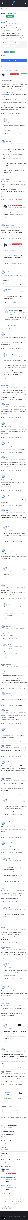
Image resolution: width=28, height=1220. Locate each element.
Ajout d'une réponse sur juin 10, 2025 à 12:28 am (15, 406)
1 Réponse (6, 1136)
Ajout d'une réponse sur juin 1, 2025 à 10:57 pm (15, 227)
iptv (2, 1201)
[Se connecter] (25, 3)
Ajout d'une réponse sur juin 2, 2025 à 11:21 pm (15, 272)
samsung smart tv (20, 1206)
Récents (16, 70)
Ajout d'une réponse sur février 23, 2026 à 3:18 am (16, 780)
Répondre (11, 113)
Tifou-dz (8, 1185)
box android (16, 1199)
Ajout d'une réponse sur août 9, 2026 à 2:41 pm (15, 1073)
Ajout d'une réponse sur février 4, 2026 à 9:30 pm (16, 747)
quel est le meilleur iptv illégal (11, 1110)
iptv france (12, 1201)
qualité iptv (7, 1206)
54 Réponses (9, 1113)
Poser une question (22, 9)
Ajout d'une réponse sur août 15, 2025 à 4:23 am (15, 551)
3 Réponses (6, 1162)
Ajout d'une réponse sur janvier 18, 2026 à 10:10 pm (16, 712)
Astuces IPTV (13, 25)
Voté (3, 70)
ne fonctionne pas (19, 1203)
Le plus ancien (9, 70)
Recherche (5, 9)
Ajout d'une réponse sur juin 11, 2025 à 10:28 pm (16, 423)
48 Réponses (9, 1121)
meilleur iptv (10, 1203)
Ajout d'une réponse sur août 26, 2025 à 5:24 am (15, 587)
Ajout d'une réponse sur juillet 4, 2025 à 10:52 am (16, 496)
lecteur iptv (4, 1203)
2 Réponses (6, 1143)
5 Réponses (9, 1127)
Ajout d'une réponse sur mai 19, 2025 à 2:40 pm (15, 181)
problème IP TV (5, 1153)
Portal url (3, 1147)
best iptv (11, 1199)
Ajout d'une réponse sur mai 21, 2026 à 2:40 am (15, 949)
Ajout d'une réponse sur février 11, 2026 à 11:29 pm (16, 763)
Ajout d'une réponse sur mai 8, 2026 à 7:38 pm (15, 929)
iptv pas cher (18, 1201)
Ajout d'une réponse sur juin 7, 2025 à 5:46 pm (15, 387)
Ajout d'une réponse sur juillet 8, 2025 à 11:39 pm (16, 512)
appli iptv (19, 1196)
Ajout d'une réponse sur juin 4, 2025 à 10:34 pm (15, 334)
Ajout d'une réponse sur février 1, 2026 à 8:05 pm (16, 729)
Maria (7, 1169)
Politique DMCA (20, 1218)
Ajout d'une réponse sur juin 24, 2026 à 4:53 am (15, 1005)
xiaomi (10, 1208)
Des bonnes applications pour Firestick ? (11, 1159)
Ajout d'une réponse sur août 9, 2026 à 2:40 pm (15, 1051)
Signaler (4, 55)
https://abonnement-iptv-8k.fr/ (12, 255)
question (13, 1206)
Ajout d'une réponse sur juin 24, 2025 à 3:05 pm (15, 476)
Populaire (4, 1106)
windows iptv (4, 1208)
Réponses (10, 1106)
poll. (3, 1206)
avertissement (5, 1199)
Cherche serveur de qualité (8, 1141)
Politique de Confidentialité (10, 1218)
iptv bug (6, 1201)
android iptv (13, 1196)
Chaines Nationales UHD (7, 1134)
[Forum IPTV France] (14, 3)
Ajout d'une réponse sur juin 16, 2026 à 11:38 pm (16, 988)
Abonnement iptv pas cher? (11, 1125)
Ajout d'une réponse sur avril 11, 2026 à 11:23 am (16, 843)
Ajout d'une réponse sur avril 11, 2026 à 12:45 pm (16, 890)
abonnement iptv (5, 1196)
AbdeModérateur (10, 1177)
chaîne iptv (23, 1199)
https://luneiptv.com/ (6, 94)
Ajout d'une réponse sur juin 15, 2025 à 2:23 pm (15, 443)
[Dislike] (6, 25)
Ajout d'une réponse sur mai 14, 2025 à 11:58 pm (16, 143)
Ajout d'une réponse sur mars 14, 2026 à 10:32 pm (16, 823)
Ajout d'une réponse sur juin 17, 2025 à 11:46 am (15, 459)
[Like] (6, 21)
